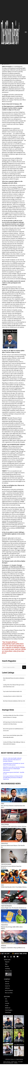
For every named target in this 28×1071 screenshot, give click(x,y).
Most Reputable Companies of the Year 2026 (8, 1045)
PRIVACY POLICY (14, 1061)
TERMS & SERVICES (6, 1061)
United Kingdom (8, 1010)
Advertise (7, 983)
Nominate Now (8, 971)
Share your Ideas (9, 992)
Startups (7, 966)
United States (8, 1012)
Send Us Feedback (9, 990)
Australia (7, 1003)
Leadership (7, 968)
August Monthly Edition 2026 (8, 1016)
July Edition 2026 (19, 1030)
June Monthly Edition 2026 (19, 1044)
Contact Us (7, 986)
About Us (7, 981)
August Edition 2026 (19, 1016)
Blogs (6, 964)
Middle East (7, 1007)
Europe (6, 1005)
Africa (6, 1001)
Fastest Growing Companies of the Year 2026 (8, 1031)
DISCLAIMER (20, 1061)
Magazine (7, 961)
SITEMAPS (16, 1062)
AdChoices (7, 988)
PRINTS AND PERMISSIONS (8, 1062)
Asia (6, 998)
